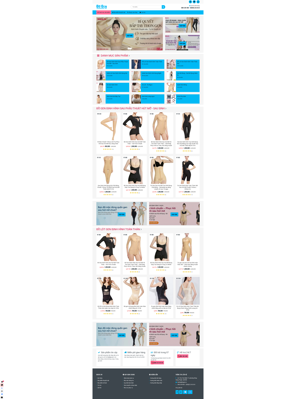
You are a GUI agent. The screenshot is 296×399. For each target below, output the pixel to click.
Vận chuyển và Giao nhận (130, 385)
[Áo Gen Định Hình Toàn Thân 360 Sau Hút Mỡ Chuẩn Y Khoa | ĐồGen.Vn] (188, 170)
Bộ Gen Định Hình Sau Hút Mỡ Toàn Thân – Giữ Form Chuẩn (135, 142)
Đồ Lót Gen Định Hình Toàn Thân (118, 229)
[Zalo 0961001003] (185, 392)
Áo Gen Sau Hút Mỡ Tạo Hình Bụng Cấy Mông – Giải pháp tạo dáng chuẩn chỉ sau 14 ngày (161, 187)
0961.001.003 (183, 356)
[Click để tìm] (163, 7)
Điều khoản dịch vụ (129, 378)
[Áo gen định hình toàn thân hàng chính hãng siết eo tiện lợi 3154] (161, 291)
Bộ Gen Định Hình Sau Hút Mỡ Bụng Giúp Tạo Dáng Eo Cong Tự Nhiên (135, 186)
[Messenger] (190, 392)
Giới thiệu (99, 378)
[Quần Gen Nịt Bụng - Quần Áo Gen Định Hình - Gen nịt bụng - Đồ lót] (101, 7)
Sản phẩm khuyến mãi (119, 12)
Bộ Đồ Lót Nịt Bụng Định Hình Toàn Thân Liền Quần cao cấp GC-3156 (108, 307)
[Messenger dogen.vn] (2, 394)
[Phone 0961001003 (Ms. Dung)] (2, 385)
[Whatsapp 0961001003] (181, 392)
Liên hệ (143, 12)
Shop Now (129, 36)
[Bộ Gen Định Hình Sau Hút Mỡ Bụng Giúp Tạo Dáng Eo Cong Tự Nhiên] (135, 170)
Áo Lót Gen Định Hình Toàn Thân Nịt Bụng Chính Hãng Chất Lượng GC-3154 (187, 308)
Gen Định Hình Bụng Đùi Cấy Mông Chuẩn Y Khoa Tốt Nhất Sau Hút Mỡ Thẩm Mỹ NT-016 (108, 187)
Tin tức (99, 385)
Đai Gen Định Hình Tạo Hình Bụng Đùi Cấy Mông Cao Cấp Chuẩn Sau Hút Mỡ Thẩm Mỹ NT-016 (187, 143)
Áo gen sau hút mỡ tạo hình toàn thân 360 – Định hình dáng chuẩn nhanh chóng (187, 264)
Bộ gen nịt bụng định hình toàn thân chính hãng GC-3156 (135, 307)
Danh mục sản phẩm (104, 12)
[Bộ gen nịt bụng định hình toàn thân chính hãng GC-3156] (135, 291)
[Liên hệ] (2, 397)
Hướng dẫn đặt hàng (155, 378)
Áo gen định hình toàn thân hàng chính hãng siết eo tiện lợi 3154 (161, 307)
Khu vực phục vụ (128, 387)
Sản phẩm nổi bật (102, 383)
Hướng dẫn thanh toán (156, 380)
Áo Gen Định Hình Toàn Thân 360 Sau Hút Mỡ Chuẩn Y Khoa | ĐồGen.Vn (187, 187)
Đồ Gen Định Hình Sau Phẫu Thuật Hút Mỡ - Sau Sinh (130, 108)
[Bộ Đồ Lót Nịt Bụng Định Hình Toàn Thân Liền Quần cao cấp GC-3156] (108, 291)
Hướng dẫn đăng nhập (156, 383)
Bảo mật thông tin (129, 380)
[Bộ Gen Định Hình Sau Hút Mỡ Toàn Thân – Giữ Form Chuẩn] (135, 126)
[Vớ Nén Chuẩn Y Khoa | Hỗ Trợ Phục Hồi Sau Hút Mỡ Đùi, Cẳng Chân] (108, 126)
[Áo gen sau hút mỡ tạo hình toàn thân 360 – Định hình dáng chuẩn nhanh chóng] (188, 247)
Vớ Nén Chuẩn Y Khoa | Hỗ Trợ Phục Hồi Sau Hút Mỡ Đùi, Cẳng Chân (108, 142)
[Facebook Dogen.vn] (177, 392)
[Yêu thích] (118, 136)
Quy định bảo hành (129, 383)
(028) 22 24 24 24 (158, 363)
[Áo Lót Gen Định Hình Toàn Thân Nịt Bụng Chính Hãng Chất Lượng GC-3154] (188, 291)
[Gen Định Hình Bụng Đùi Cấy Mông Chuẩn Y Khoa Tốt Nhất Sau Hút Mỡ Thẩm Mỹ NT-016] (108, 170)
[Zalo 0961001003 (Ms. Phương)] (2, 388)
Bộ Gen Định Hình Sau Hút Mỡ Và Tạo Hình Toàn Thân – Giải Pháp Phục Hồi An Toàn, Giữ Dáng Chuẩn (161, 143)
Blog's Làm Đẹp (133, 12)
